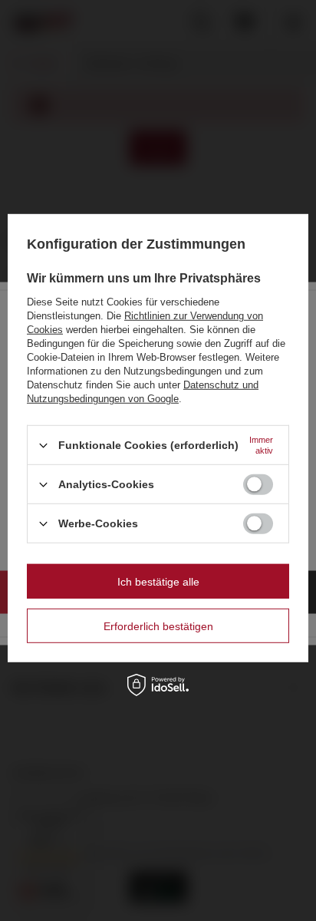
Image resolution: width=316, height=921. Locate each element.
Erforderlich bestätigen (158, 625)
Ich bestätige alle (158, 581)
